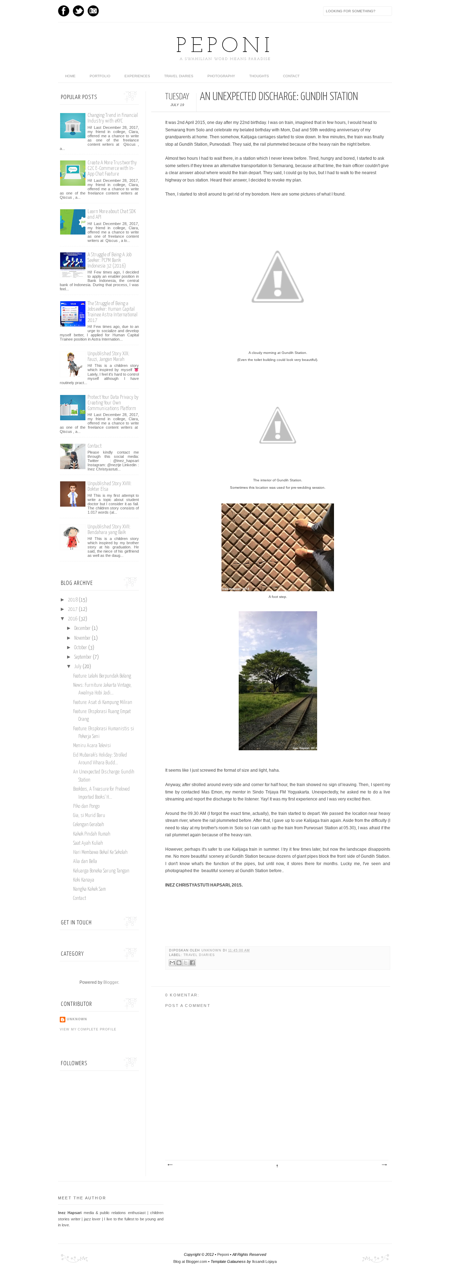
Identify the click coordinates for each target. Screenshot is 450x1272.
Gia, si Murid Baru (89, 815)
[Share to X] (185, 962)
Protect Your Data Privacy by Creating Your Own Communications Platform (113, 403)
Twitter (78, 11)
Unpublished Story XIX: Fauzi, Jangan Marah (108, 356)
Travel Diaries (178, 76)
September (83, 657)
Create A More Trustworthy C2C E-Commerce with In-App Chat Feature (112, 168)
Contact (291, 76)
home (70, 76)
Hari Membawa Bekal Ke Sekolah (100, 852)
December (82, 628)
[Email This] (172, 962)
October (80, 647)
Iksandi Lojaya (264, 1261)
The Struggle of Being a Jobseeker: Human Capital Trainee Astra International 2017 (112, 312)
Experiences (137, 76)
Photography (221, 76)
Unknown (212, 950)
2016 (73, 619)
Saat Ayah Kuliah (88, 843)
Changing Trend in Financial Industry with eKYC (113, 118)
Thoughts (259, 76)
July (78, 666)
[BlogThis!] (178, 962)
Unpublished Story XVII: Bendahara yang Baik (109, 529)
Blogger (110, 982)
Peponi (225, 46)
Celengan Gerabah (88, 824)
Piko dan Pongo (86, 806)
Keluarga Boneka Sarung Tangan (101, 871)
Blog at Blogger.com (190, 1261)
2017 (73, 609)
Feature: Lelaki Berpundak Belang (102, 676)
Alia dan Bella (85, 861)
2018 (73, 600)
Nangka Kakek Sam (89, 889)
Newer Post (169, 1164)
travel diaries (199, 955)
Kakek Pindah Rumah (91, 834)
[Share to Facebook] (192, 962)
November (82, 638)
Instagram (93, 11)
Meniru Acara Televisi (92, 745)
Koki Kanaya (83, 880)
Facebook (63, 11)
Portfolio (100, 76)
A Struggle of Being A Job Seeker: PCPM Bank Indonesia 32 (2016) (109, 260)
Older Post (383, 1164)
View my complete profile (88, 1029)
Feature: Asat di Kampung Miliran (102, 702)
